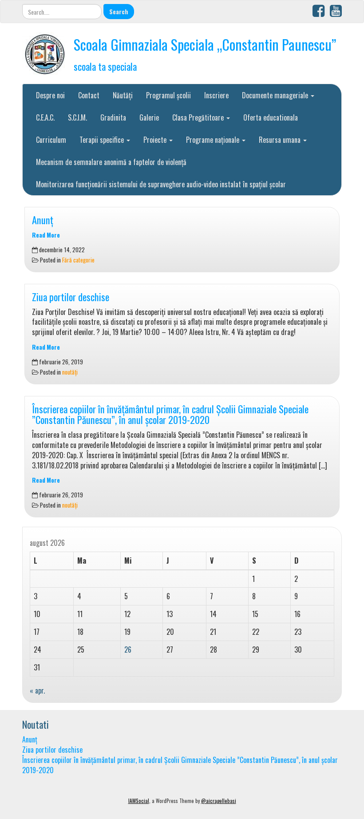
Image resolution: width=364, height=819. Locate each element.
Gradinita (113, 117)
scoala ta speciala (105, 66)
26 (127, 649)
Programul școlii (168, 95)
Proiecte (155, 139)
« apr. (37, 690)
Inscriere (216, 95)
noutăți (70, 371)
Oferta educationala (270, 117)
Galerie (149, 117)
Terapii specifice (102, 139)
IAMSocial (138, 800)
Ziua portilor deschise (70, 296)
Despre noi (50, 95)
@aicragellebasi (218, 800)
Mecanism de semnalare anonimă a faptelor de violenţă (111, 162)
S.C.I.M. (77, 117)
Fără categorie (78, 259)
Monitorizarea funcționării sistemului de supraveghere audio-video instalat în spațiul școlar (161, 184)
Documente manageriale (276, 95)
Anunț (42, 219)
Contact (88, 95)
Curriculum (51, 139)
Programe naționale (213, 139)
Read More (46, 234)
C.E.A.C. (45, 117)
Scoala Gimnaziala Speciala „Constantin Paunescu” (205, 44)
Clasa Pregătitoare (199, 117)
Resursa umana (280, 139)
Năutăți (123, 95)
